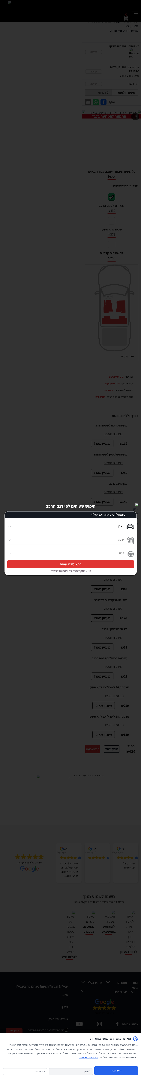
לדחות (87, 1071)
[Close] (135, 506)
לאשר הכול (116, 1070)
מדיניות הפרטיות (88, 1057)
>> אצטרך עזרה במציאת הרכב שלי (70, 571)
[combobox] (65, 525)
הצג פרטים (40, 1071)
